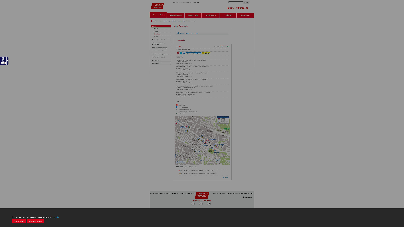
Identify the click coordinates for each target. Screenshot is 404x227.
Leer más (55, 217)
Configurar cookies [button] (35, 221)
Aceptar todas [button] (18, 221)
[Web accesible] (2, 59)
